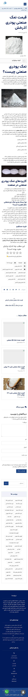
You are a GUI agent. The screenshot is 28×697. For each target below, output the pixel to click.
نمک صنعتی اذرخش (21, 279)
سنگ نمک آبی (18, 520)
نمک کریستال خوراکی (17, 575)
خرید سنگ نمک (19, 503)
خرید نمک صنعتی (18, 513)
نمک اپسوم (10, 552)
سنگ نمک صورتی (18, 523)
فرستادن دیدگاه (21, 471)
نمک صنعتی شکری (18, 569)
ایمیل (25, 447)
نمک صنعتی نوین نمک (17, 572)
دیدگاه (25, 423)
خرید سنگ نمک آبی (9, 503)
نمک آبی (18, 549)
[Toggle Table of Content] (23, 60)
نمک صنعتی (19, 130)
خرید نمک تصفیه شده (9, 510)
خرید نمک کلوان (17, 517)
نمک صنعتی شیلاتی (9, 569)
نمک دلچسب (17, 562)
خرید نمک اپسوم (19, 510)
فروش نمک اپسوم (13, 530)
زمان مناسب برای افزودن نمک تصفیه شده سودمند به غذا (13, 634)
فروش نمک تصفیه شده (13, 533)
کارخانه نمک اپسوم (9, 578)
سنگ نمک (9, 517)
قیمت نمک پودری (18, 269)
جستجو (6, 483)
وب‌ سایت (24, 455)
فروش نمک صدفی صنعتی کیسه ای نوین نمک (14, 241)
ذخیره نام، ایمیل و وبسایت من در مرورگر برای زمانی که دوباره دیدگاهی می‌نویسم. (14, 466)
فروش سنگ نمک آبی (9, 526)
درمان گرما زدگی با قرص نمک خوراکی (13, 629)
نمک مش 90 (20, 371)
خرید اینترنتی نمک (9, 500)
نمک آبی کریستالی (10, 549)
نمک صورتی (8, 572)
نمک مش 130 (20, 397)
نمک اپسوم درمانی (13, 556)
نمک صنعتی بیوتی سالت (14, 565)
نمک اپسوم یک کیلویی (18, 559)
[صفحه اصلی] (26, 8)
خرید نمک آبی (18, 507)
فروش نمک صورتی (18, 536)
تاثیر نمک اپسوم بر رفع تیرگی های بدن (13, 631)
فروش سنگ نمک (19, 526)
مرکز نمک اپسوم (9, 546)
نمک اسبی (17, 552)
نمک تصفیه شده (8, 559)
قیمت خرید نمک (9, 536)
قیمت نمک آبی (19, 539)
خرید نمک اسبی (10, 507)
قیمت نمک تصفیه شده (13, 543)
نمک (25, 162)
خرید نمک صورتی (9, 513)
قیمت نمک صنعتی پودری (20, 276)
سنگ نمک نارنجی (9, 523)
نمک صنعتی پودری (18, 266)
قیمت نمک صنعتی (21, 272)
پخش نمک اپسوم (18, 578)
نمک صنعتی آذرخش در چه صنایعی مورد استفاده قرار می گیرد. (13, 641)
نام (26, 439)
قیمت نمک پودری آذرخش (7, 269)
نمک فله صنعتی (20, 342)
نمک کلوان (8, 575)
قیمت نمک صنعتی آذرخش (11, 272)
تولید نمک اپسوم (18, 500)
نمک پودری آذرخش (9, 276)
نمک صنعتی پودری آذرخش (20, 282)
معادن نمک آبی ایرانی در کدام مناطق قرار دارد (13, 627)
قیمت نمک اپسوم (9, 539)
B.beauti (20, 263)
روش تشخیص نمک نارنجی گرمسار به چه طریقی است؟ (13, 638)
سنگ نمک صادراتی (9, 520)
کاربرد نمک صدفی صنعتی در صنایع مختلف (13, 625)
